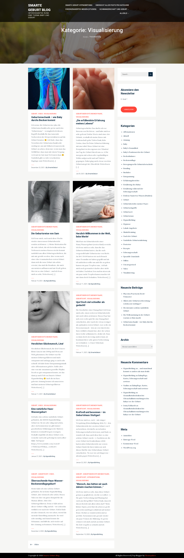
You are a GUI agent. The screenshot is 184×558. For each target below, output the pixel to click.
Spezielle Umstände (131, 256)
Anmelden (127, 435)
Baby (125, 144)
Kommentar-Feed (130, 444)
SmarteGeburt (53, 167)
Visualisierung (50, 114)
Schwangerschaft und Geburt (113, 9)
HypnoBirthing (50, 281)
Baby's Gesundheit (130, 148)
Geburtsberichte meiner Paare (89, 114)
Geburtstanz (128, 216)
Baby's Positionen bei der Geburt (136, 152)
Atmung (126, 140)
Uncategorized (129, 265)
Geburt (34, 114)
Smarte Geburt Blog (51, 555)
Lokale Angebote (130, 228)
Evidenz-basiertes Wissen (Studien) (137, 196)
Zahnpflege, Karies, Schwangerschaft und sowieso (135, 378)
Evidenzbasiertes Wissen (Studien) (80, 9)
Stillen (125, 260)
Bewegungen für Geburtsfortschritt (138, 164)
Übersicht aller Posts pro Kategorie (112, 5)
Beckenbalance (129, 156)
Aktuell (126, 136)
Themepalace (150, 555)
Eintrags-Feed (129, 440)
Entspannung (128, 176)
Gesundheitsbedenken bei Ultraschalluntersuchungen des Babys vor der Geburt (136, 398)
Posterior (127, 244)
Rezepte (126, 248)
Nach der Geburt (130, 236)
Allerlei (123, 13)
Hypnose (127, 224)
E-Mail (124, 99)
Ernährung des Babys (132, 185)
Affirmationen (129, 132)
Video (40, 114)
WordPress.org (129, 448)
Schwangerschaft (130, 252)
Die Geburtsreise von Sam (45, 233)
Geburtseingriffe (130, 208)
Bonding (126, 168)
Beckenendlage (129, 160)
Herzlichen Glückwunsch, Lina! (47, 343)
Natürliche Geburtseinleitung (135, 240)
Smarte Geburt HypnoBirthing (78, 5)
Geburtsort (81, 298)
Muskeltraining (129, 232)
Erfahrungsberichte (131, 180)
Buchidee (127, 172)
